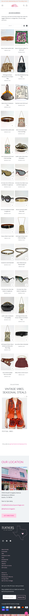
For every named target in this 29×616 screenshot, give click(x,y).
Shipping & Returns (7, 576)
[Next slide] (26, 396)
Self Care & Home (7, 565)
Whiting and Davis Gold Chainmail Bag (21, 237)
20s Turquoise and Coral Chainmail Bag (7, 157)
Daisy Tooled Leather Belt (7, 48)
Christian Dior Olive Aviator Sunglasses (21, 290)
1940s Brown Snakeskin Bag (7, 104)
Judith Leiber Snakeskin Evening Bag (7, 316)
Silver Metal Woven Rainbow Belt (21, 263)
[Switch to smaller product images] (26, 25)
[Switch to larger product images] (24, 25)
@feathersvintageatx (8, 509)
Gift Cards (4, 567)
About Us (4, 572)
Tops (3, 557)
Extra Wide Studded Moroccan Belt (7, 373)
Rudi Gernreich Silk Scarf (21, 103)
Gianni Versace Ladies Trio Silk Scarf (21, 49)
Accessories (5, 559)
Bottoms (4, 561)
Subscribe (21, 597)
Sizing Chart (5, 578)
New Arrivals (5, 549)
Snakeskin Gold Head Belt (7, 262)
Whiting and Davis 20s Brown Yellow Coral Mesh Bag (21, 317)
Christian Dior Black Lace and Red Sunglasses (21, 183)
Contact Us (5, 574)
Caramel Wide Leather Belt (7, 130)
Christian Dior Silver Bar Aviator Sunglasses (7, 290)
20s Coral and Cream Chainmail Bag (21, 130)
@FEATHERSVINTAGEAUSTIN (14, 444)
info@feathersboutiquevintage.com (13, 505)
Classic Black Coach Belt (7, 236)
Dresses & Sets (6, 555)
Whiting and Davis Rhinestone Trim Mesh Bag (7, 76)
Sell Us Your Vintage (7, 580)
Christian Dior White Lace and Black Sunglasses (7, 183)
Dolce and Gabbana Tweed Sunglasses (7, 210)
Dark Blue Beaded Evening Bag (21, 75)
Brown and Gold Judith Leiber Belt (21, 210)
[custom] (3, 540)
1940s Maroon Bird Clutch (21, 372)
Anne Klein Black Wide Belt (21, 344)
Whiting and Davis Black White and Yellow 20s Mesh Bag (7, 346)
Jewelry (4, 563)
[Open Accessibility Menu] (26, 613)
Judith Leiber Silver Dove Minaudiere (22, 157)
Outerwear (4, 551)
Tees (3, 553)
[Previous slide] (25, 396)
